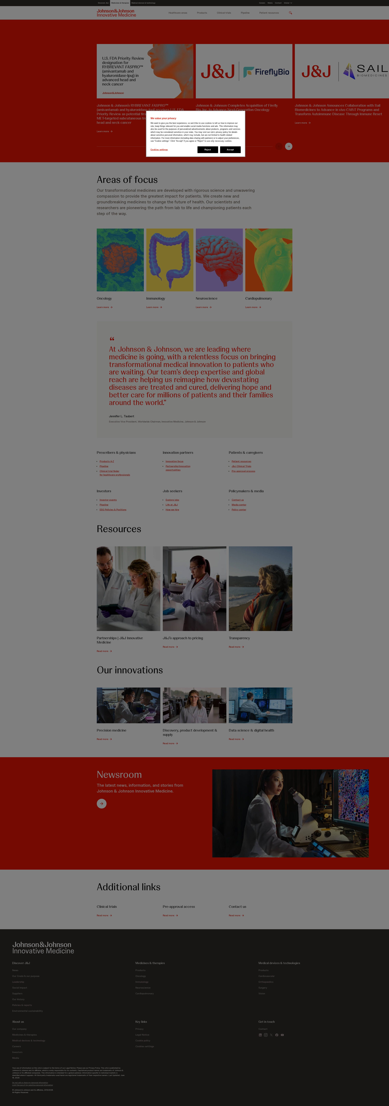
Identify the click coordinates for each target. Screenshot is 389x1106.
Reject (208, 150)
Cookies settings (159, 150)
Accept (230, 150)
